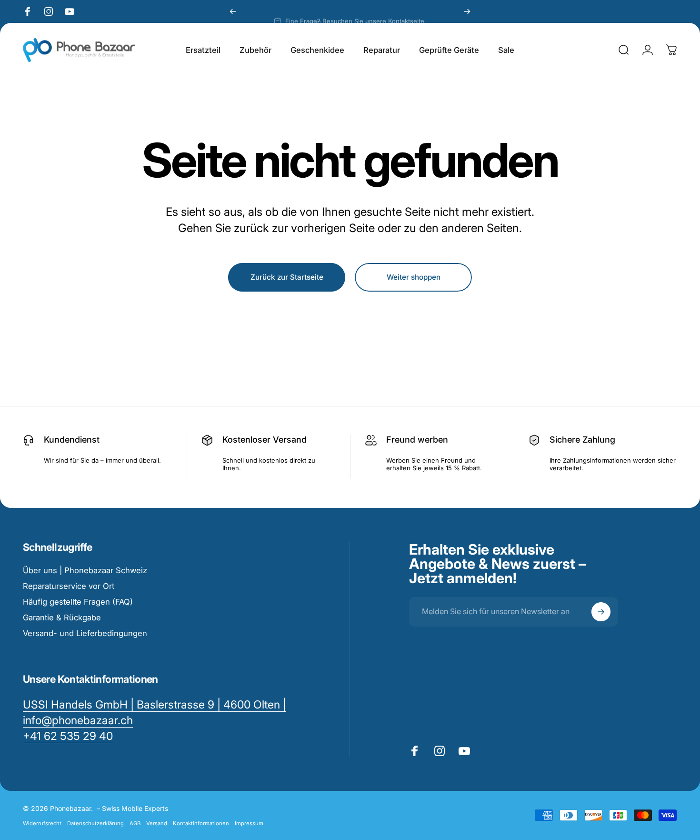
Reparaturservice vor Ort (68, 586)
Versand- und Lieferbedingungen (85, 633)
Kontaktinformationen (201, 823)
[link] (68, 736)
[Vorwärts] (467, 11)
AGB (135, 823)
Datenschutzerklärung (95, 823)
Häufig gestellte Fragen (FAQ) (78, 602)
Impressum (249, 823)
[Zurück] (232, 11)
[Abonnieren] (600, 611)
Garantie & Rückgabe (62, 617)
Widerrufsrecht (42, 823)
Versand (156, 823)
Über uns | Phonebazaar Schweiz (85, 570)
